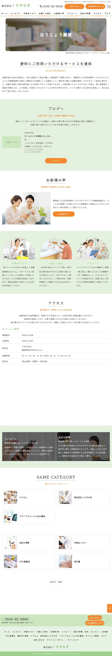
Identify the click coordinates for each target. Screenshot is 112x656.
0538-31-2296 (27, 335)
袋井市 (53, 582)
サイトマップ (73, 640)
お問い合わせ (74, 6)
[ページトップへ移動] (108, 620)
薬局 (60, 582)
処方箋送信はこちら (95, 6)
